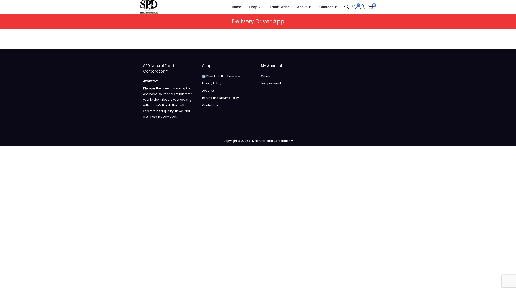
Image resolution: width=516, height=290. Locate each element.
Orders (265, 76)
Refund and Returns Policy (220, 98)
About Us (208, 91)
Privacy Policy (211, 83)
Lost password (271, 83)
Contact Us (210, 105)
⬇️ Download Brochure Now (221, 76)
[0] (354, 7)
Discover (149, 88)
